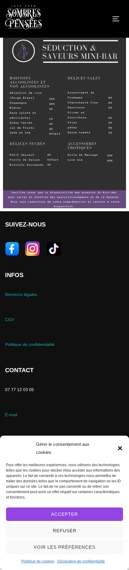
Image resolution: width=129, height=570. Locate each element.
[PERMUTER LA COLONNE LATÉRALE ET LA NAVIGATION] (118, 18)
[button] (120, 448)
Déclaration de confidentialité (81, 561)
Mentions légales (21, 294)
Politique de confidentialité (30, 344)
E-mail (11, 414)
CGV (9, 319)
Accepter (64, 514)
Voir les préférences (64, 547)
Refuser (64, 530)
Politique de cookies (37, 561)
